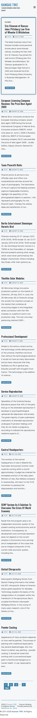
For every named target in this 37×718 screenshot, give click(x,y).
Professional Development (14, 336)
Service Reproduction (11, 391)
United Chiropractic (11, 569)
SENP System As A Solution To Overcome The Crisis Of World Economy (16, 508)
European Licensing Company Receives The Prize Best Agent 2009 (16, 104)
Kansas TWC (9, 4)
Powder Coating (9, 627)
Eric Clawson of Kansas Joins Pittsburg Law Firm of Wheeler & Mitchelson (17, 29)
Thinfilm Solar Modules (12, 278)
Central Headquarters (12, 450)
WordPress (5, 708)
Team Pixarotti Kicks (11, 165)
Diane (9, 37)
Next (7, 688)
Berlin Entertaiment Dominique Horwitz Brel (16, 224)
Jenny (15, 708)
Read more (10, 88)
